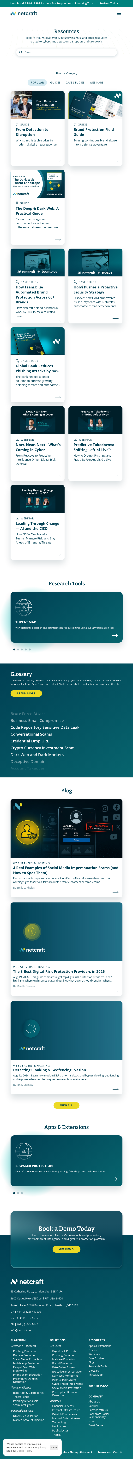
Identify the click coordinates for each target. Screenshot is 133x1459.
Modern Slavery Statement (76, 1452)
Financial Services (63, 1406)
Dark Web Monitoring (65, 1375)
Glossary (94, 1370)
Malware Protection (64, 1359)
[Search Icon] (66, 52)
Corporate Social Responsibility (99, 1415)
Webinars (94, 1354)
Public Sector (60, 1430)
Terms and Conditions (113, 1452)
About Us (94, 1401)
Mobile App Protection (27, 1363)
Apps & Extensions (100, 1346)
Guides (93, 1350)
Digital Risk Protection (65, 1351)
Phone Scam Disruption (27, 1374)
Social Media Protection (27, 1359)
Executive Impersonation (67, 1371)
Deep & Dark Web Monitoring (24, 1369)
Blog (91, 1362)
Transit (56, 1435)
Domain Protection (24, 1355)
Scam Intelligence (23, 1405)
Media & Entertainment (66, 1418)
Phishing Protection (25, 1351)
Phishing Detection (63, 1355)
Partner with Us (98, 1410)
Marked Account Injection (28, 1420)
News (92, 1421)
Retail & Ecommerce (64, 1414)
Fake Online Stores (63, 1367)
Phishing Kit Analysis (25, 1401)
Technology (59, 1422)
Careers (93, 1406)
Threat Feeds (21, 1397)
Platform (18, 1340)
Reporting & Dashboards (28, 1393)
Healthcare (59, 1426)
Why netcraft (99, 1385)
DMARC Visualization (25, 1416)
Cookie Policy (24, 1450)
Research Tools (98, 1366)
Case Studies (96, 1358)
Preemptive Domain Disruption (25, 1380)
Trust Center (96, 1425)
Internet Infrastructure (66, 1410)
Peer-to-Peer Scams (64, 1380)
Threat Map (96, 1374)
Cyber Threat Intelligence (67, 1384)
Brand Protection (62, 1363)
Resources (97, 1340)
